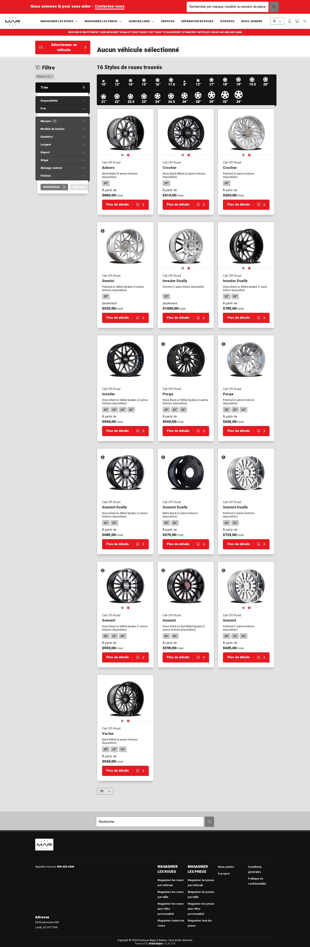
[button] (62, 47)
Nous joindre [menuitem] (226, 867)
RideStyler (156, 944)
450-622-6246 (233, 32)
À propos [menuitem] (224, 874)
